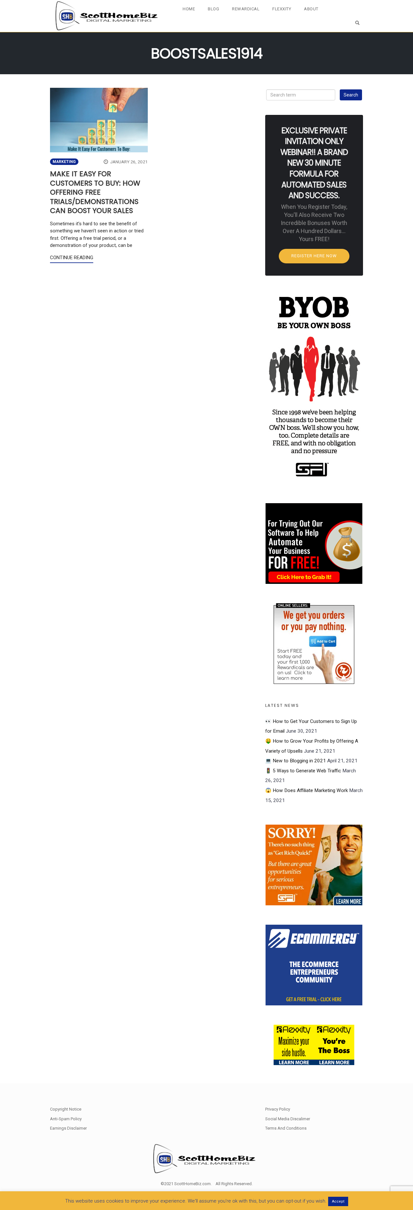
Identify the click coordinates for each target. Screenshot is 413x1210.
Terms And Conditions (286, 1128)
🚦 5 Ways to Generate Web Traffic (303, 771)
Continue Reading (71, 257)
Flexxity (281, 8)
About (311, 8)
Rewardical (245, 8)
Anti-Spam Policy (66, 1118)
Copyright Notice (65, 1109)
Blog (213, 8)
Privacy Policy (277, 1109)
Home (189, 8)
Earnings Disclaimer (68, 1128)
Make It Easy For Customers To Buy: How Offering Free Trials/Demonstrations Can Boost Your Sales (95, 192)
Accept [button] (338, 1201)
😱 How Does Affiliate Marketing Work (306, 790)
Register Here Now (314, 255)
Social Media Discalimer (287, 1118)
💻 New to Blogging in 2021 (295, 761)
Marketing (64, 161)
